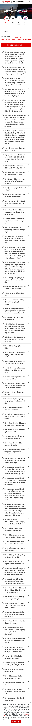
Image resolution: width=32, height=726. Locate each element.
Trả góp (19, 39)
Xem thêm (28, 39)
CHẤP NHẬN (16, 722)
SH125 (13, 39)
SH (20, 38)
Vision (8, 39)
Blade (2, 39)
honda (9, 38)
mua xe (3, 38)
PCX (16, 38)
